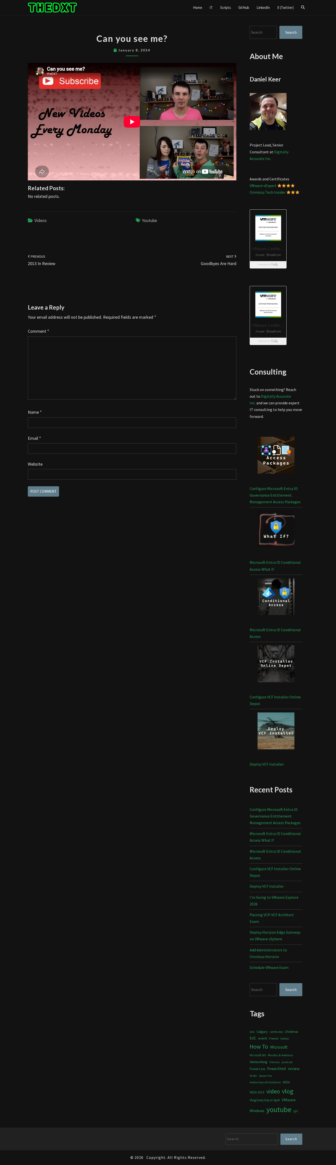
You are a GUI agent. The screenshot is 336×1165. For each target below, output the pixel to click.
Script (253, 1075)
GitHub (243, 7)
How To (259, 1046)
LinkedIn (263, 7)
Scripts (225, 7)
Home (197, 7)
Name (35, 412)
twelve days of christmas (265, 1082)
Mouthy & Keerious (280, 1055)
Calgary (262, 1031)
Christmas (291, 1032)
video (273, 1091)
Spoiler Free (265, 1075)
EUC (253, 1038)
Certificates (276, 1032)
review (294, 1068)
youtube (149, 220)
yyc (295, 1111)
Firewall (273, 1038)
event (262, 1038)
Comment (38, 331)
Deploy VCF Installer (267, 764)
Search (291, 32)
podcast (287, 1062)
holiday (284, 1038)
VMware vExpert (263, 185)
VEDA (286, 1082)
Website (35, 464)
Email (34, 438)
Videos (40, 220)
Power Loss (257, 1069)
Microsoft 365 (258, 1055)
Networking (258, 1062)
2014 (252, 1032)
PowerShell (276, 1068)
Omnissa (274, 1062)
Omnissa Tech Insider (268, 192)
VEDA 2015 (257, 1092)
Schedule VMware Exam (269, 967)
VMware (289, 1099)
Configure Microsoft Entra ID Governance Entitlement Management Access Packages (275, 495)
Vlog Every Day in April (265, 1100)
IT (211, 7)
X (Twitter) (285, 7)
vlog (287, 1091)
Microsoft (279, 1047)
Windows (257, 1110)
